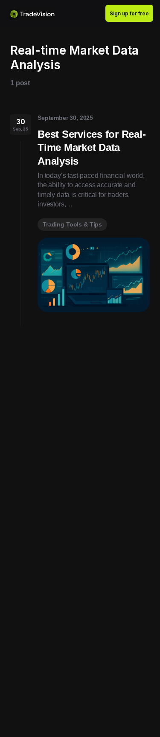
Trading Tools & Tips (72, 224)
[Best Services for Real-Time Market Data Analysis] (94, 275)
